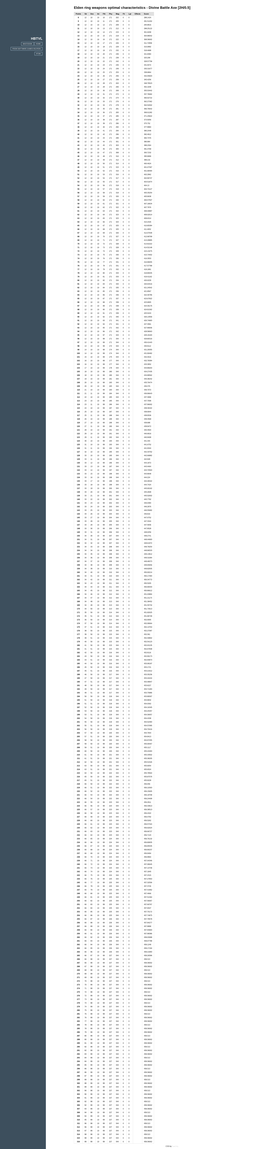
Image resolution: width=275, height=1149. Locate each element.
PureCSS (175, 1146)
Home (38, 44)
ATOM (38, 54)
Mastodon (27, 44)
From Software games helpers (26, 49)
